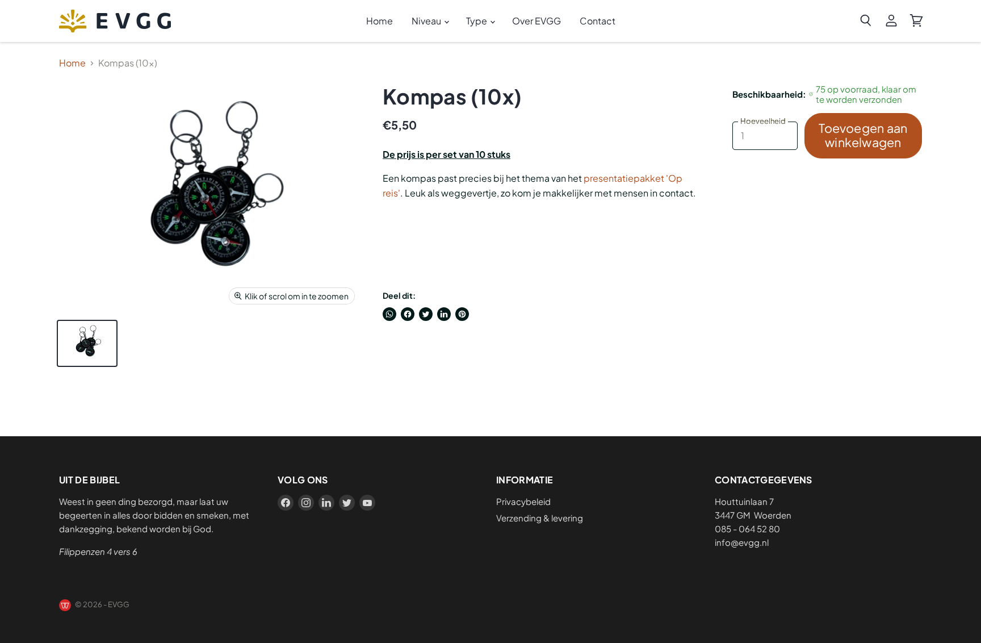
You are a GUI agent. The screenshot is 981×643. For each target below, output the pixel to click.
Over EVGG (536, 21)
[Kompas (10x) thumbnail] (87, 343)
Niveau (427, 21)
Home (379, 21)
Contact (597, 21)
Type (477, 21)
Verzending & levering (539, 517)
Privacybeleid (523, 501)
